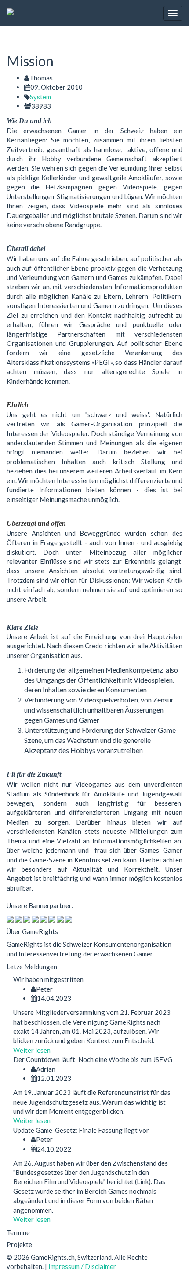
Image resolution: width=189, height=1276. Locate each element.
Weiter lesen (32, 1050)
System (40, 97)
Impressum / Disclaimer (82, 1266)
